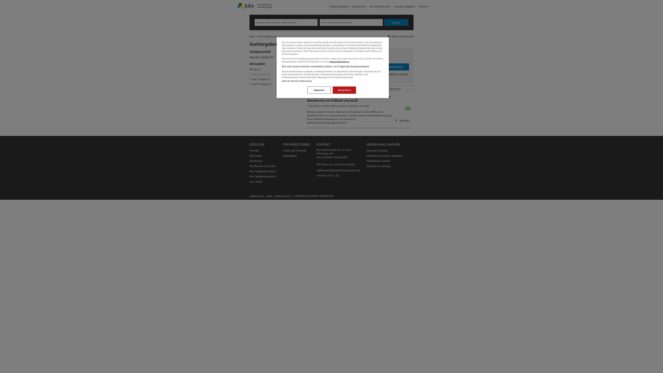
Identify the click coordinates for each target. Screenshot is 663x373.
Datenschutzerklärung (339, 61)
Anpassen (319, 90)
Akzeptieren (344, 90)
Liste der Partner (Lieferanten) (297, 81)
